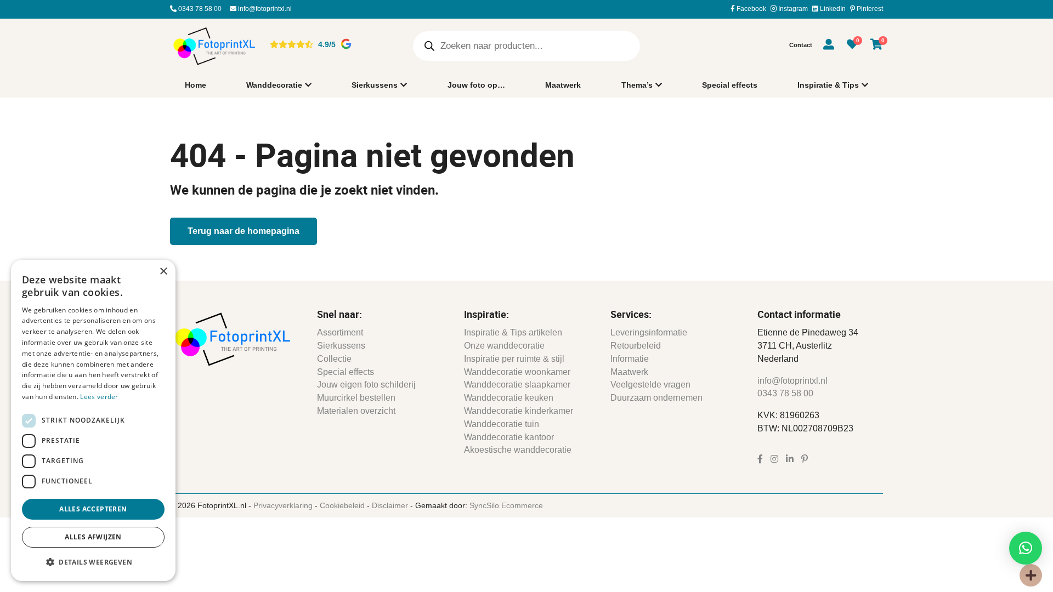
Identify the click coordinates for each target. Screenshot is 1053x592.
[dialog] (93, 420)
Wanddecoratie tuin (501, 424)
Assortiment (340, 332)
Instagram (792, 9)
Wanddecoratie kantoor (509, 437)
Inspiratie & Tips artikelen (513, 332)
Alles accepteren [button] (93, 509)
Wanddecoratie (274, 85)
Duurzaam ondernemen (656, 397)
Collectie (334, 358)
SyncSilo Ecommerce (506, 505)
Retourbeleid (635, 345)
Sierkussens (375, 85)
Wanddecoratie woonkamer (517, 372)
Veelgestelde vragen (650, 384)
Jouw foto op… (476, 85)
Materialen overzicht (356, 410)
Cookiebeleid (342, 505)
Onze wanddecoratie (504, 345)
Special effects (729, 85)
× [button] (163, 271)
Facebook (750, 9)
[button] (1025, 548)
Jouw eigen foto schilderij (366, 384)
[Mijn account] (828, 46)
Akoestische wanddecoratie (517, 449)
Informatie (629, 358)
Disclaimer (390, 505)
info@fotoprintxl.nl (264, 9)
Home (195, 85)
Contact (800, 45)
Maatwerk (563, 85)
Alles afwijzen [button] (93, 537)
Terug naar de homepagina (243, 231)
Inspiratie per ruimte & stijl (514, 358)
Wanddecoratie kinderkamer (518, 410)
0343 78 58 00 (199, 9)
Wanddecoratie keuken (508, 397)
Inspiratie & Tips (828, 85)
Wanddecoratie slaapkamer (517, 384)
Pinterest (869, 9)
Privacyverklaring (283, 505)
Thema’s (637, 85)
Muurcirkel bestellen (356, 397)
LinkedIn (832, 9)
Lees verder (99, 396)
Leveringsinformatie (648, 332)
